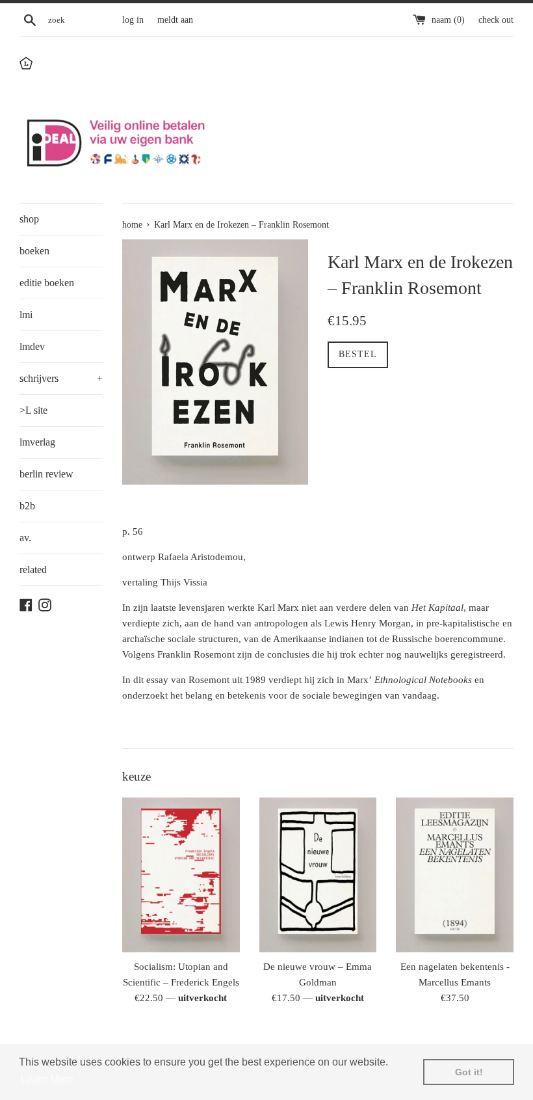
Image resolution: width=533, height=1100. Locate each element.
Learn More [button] (47, 1079)
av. (25, 537)
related (33, 569)
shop (29, 218)
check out (496, 20)
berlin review (46, 473)
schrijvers (61, 378)
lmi (26, 314)
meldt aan (175, 20)
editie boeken (47, 282)
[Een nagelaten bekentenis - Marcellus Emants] (455, 875)
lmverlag (37, 442)
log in (133, 20)
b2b (27, 505)
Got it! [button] (469, 1072)
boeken (34, 250)
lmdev (32, 346)
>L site (33, 410)
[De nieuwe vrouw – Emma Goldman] (318, 875)
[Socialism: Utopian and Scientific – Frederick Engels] (181, 875)
